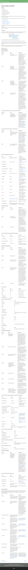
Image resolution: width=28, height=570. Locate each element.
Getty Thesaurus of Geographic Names (22, 415)
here (20, 547)
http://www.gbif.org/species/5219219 (14, 198)
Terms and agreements (14, 564)
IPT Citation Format (15, 553)
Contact (18, 564)
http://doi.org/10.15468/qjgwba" (22, 556)
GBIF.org (10, 564)
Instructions (3, 8)
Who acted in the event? (5, 11)
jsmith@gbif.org (23, 529)
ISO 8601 (23, 256)
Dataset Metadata (4, 14)
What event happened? (5, 10)
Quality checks (3, 9)
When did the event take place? (6, 12)
